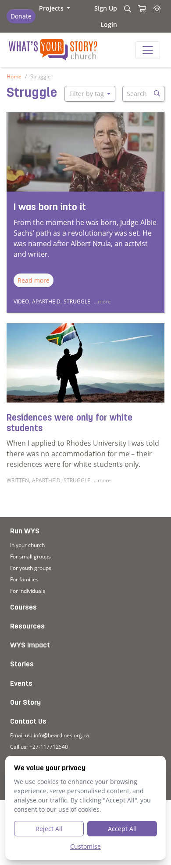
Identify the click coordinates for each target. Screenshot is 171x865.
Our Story (25, 702)
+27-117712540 (48, 746)
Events (21, 684)
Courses (23, 607)
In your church (27, 545)
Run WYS (24, 531)
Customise (85, 846)
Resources (27, 626)
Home (14, 76)
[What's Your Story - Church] (48, 50)
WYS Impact (30, 645)
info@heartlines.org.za (61, 735)
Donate (21, 16)
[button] (55, 8)
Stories (22, 664)
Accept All (122, 828)
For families (24, 579)
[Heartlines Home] (157, 16)
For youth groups (30, 568)
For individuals (27, 591)
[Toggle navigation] (147, 50)
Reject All (49, 828)
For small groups (30, 556)
